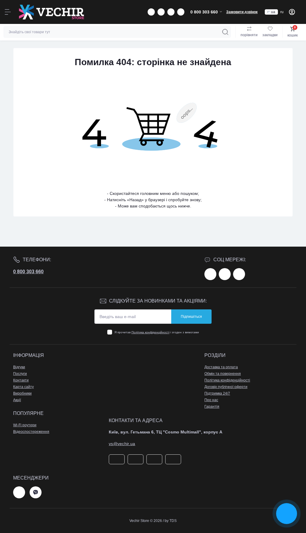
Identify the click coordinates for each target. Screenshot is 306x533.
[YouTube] (239, 274)
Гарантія (211, 406)
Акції (17, 400)
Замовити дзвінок (242, 12)
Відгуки (19, 367)
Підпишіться (191, 316)
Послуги (20, 374)
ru (282, 12)
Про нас (211, 400)
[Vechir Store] (51, 11)
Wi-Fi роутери (24, 425)
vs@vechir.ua (122, 443)
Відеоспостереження (31, 432)
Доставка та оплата (221, 367)
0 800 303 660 (28, 271)
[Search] (225, 32)
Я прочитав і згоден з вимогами (156, 332)
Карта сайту (23, 387)
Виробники (22, 393)
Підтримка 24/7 (217, 393)
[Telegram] (19, 492)
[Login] (292, 12)
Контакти (21, 380)
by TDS (171, 521)
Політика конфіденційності (150, 332)
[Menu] (8, 12)
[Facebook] (210, 274)
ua (273, 12)
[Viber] (36, 492)
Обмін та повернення (222, 374)
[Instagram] (225, 274)
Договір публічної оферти (225, 387)
